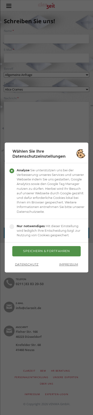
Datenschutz (27, 264)
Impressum (68, 264)
